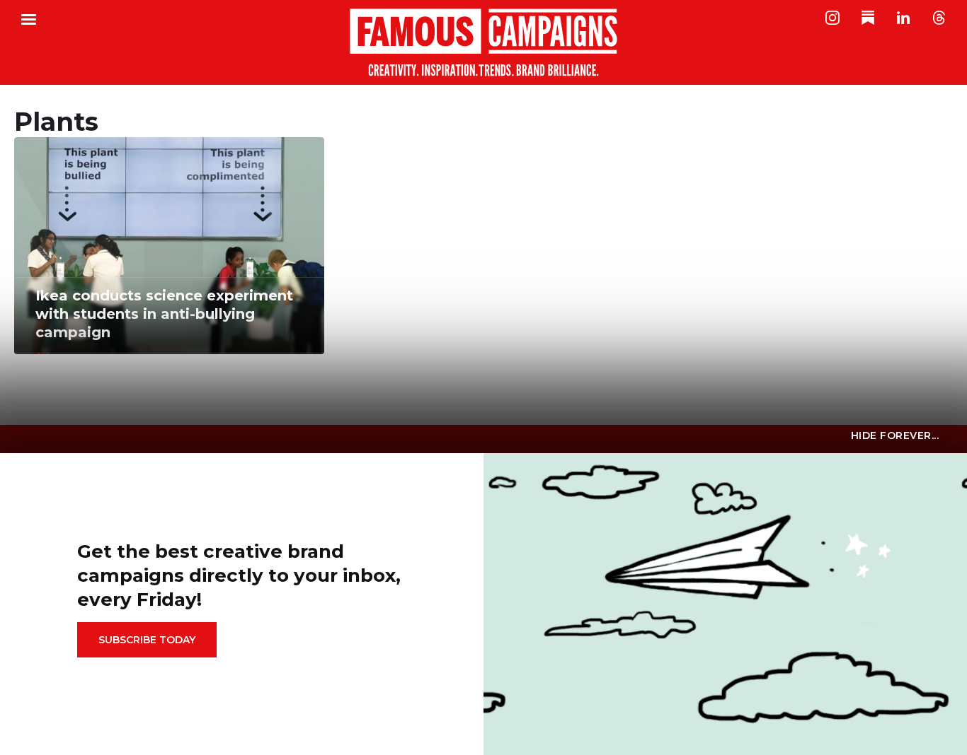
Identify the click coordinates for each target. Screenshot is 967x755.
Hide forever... (895, 435)
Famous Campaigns (483, 42)
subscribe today (146, 639)
